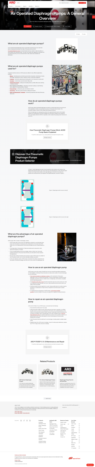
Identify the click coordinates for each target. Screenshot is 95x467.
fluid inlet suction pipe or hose (38, 281)
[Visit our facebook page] (24, 421)
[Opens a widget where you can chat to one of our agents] (90, 465)
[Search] (60, 3)
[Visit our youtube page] (27, 421)
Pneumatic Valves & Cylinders (42, 439)
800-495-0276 (26, 413)
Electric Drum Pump (42, 428)
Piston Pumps (41, 430)
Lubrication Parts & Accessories (53, 430)
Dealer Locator (63, 422)
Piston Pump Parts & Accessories (53, 427)
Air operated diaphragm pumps (14, 50)
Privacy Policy (17, 460)
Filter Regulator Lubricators (42, 433)
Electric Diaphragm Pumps (42, 426)
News (61, 425)
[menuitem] (11, 6)
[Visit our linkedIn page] (21, 421)
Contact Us (62, 436)
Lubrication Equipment (41, 436)
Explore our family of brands (20, 455)
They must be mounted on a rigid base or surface (40, 276)
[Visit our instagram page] (30, 421)
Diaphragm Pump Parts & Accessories (53, 424)
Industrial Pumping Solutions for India (42, 442)
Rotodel (72, 444)
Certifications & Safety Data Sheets (64, 428)
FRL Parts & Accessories (51, 434)
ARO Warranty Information (63, 431)
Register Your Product (63, 434)
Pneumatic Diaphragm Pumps (42, 423)
